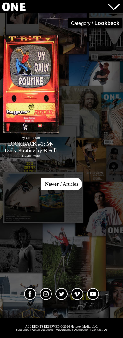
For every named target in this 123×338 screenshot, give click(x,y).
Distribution (81, 329)
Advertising (63, 329)
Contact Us (100, 329)
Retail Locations (43, 329)
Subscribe (22, 329)
